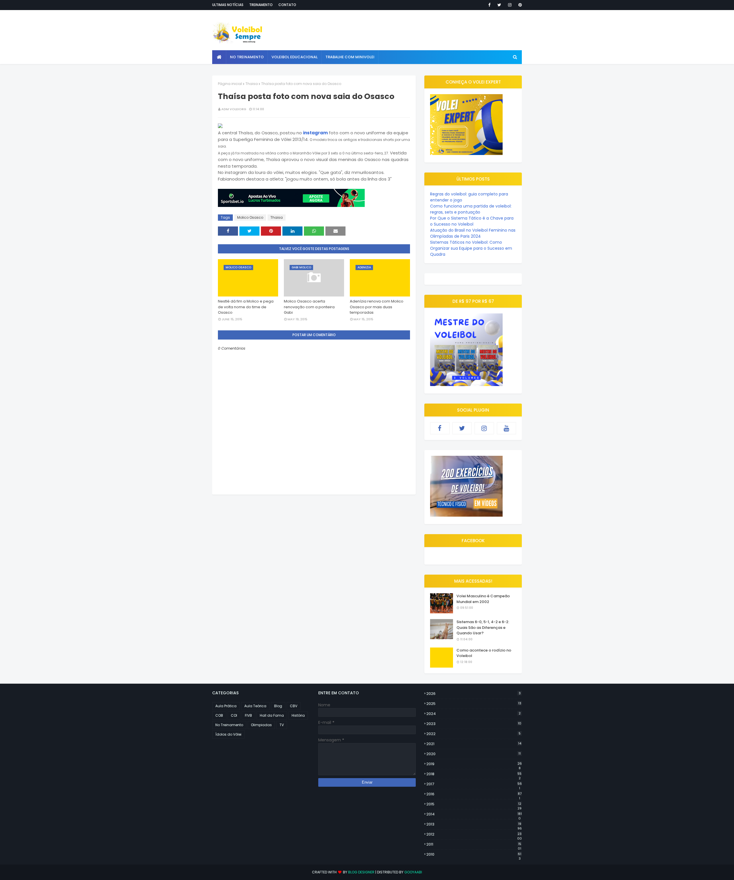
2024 (473, 713)
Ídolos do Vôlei (228, 734)
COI (234, 715)
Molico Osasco (250, 217)
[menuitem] (219, 57)
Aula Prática (226, 705)
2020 (473, 754)
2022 (473, 733)
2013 (474, 824)
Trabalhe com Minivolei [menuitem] (349, 57)
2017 (474, 784)
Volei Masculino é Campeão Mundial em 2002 (483, 598)
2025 (473, 703)
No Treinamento (229, 724)
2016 (474, 794)
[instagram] (510, 5)
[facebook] (489, 5)
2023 (473, 723)
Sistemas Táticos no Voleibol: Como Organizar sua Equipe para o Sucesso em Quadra (471, 248)
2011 (473, 844)
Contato (287, 4)
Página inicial (230, 83)
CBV (293, 705)
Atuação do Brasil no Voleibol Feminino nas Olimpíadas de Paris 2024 (473, 233)
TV (282, 724)
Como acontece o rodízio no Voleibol (483, 653)
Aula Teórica (255, 705)
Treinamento (261, 4)
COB (219, 715)
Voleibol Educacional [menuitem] (295, 57)
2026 (473, 693)
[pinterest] (519, 5)
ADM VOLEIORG (233, 109)
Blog (278, 705)
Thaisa (251, 83)
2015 (474, 804)
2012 (474, 834)
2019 (474, 764)
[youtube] (506, 428)
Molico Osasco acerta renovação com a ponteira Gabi (309, 306)
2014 (474, 814)
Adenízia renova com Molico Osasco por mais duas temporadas (376, 306)
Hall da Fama (272, 715)
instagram (315, 133)
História (298, 715)
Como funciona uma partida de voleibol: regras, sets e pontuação (471, 209)
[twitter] (499, 5)
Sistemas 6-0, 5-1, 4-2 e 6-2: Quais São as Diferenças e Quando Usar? (482, 627)
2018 (474, 774)
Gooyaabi (413, 872)
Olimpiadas (261, 724)
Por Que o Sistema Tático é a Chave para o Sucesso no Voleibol (472, 221)
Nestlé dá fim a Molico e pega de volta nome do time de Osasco (246, 306)
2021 (473, 744)
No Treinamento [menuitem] (247, 57)
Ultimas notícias (227, 4)
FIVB (248, 715)
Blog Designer (361, 872)
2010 (473, 854)
